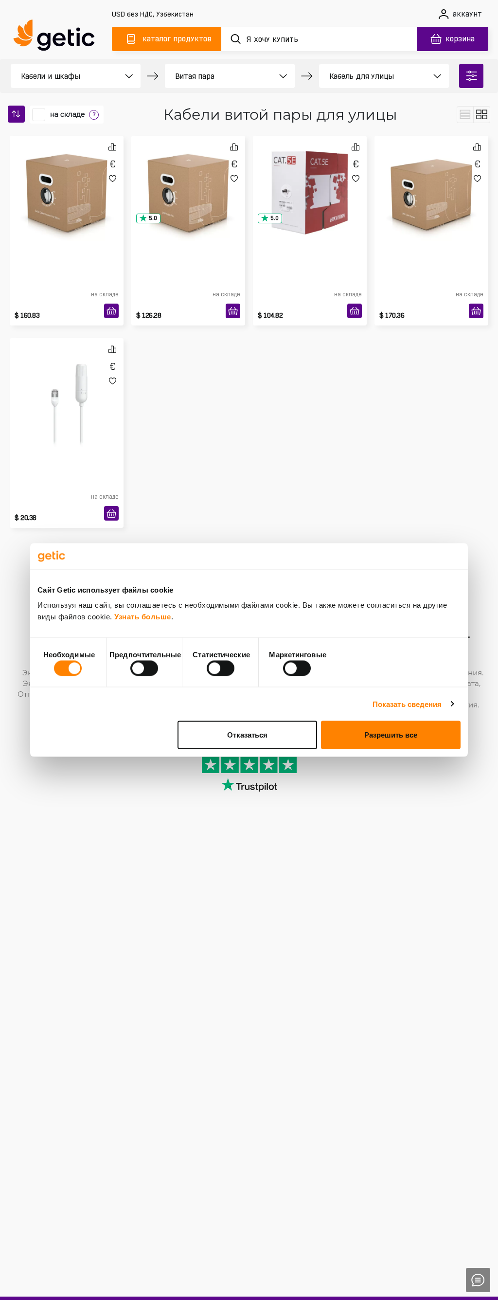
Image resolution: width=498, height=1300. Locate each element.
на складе (67, 114)
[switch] (144, 668)
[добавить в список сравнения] (112, 147)
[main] (58, 37)
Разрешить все (390, 735)
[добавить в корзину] (111, 311)
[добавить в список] (113, 178)
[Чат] (478, 1280)
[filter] (471, 76)
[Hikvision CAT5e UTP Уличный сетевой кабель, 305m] (310, 177)
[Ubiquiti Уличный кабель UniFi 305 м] (67, 177)
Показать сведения (407, 704)
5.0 (153, 218)
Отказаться (247, 735)
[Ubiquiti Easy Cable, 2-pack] (67, 379)
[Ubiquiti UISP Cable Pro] (188, 177)
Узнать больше (142, 617)
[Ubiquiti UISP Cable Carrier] (431, 177)
